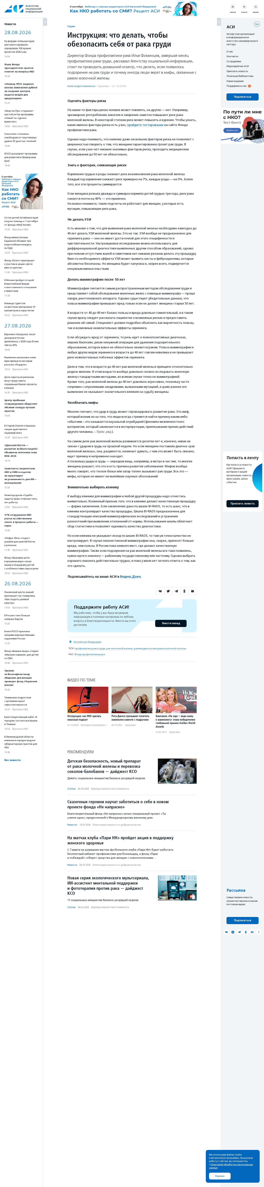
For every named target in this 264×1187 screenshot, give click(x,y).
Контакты (232, 56)
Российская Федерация (87, 641)
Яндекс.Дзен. (130, 577)
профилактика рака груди (90, 648)
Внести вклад (171, 623)
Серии (71, 26)
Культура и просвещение (94, 725)
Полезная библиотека (239, 76)
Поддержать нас (236, 86)
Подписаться (242, 97)
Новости (72, 824)
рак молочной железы (119, 648)
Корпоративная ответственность (110, 788)
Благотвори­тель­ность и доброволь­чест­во (117, 824)
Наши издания (235, 81)
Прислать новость (237, 71)
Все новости (12, 760)
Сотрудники (233, 61)
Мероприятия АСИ (237, 66)
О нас (229, 51)
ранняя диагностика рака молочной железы (160, 648)
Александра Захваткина (81, 86)
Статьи (71, 788)
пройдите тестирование (145, 125)
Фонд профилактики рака (89, 654)
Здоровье (103, 86)
